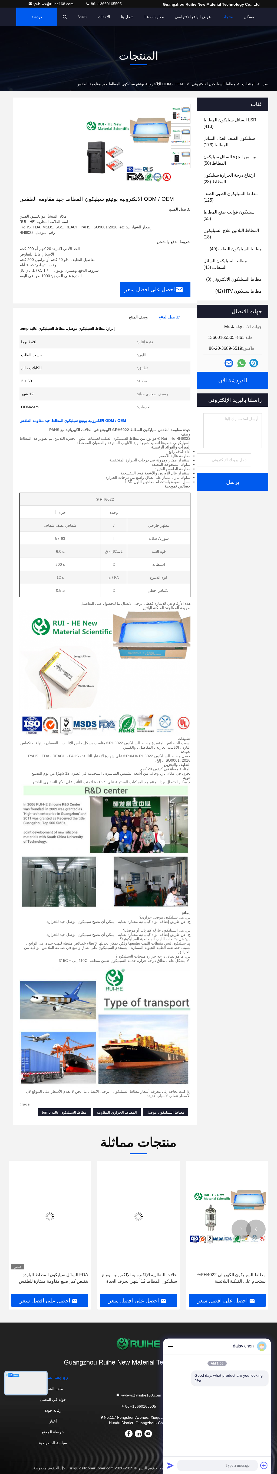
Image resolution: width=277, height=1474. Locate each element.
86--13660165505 (106, 4)
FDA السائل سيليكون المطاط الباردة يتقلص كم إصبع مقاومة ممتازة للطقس (53, 1278)
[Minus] (170, 1346)
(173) (229, 141)
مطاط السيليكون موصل (165, 1112)
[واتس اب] (241, 363)
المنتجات (249, 84)
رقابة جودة (52, 1410)
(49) (236, 249)
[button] (256, 1229)
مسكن (249, 17)
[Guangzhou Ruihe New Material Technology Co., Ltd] (138, 1343)
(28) (229, 178)
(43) (225, 264)
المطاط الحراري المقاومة (117, 1112)
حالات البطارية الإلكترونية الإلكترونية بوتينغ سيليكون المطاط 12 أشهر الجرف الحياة (139, 1278)
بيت (265, 84)
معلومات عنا (154, 17)
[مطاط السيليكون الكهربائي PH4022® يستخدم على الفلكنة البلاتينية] (227, 1216)
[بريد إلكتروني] (228, 363)
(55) (229, 215)
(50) (231, 160)
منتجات (227, 17)
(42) (238, 291)
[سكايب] (253, 363)
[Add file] (264, 1465)
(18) (231, 233)
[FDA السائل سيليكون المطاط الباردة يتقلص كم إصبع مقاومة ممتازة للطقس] (49, 1216)
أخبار (53, 1421)
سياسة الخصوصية (53, 1443)
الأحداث (104, 17)
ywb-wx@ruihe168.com (54, 4)
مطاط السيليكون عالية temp (64, 1112)
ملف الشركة (53, 1388)
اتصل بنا (127, 17)
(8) (234, 279)
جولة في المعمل (53, 1399)
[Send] (170, 1465)
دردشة (36, 17)
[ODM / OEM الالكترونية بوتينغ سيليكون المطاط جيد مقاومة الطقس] (125, 149)
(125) (230, 196)
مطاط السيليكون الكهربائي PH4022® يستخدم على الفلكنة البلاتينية (231, 1278)
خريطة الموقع (53, 1432)
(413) (229, 123)
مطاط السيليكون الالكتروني (213, 84)
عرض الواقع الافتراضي (193, 17)
